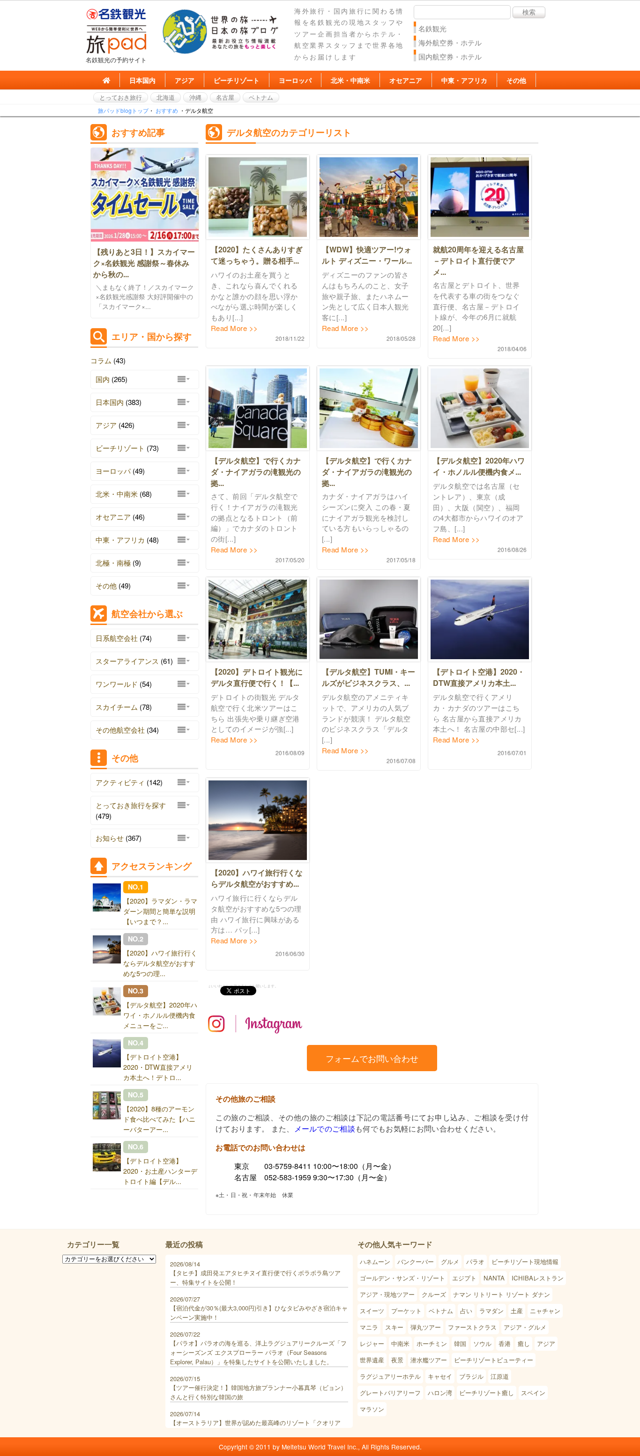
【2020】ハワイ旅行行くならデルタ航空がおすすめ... (257, 878)
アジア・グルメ (525, 1327)
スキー (394, 1327)
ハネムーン (375, 1261)
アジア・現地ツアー (387, 1294)
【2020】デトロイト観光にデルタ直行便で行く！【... (257, 677)
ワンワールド (117, 684)
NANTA (494, 1277)
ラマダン (491, 1310)
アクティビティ (120, 782)
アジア (184, 80)
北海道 (165, 97)
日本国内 (142, 80)
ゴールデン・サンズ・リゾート (402, 1277)
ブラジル (471, 1376)
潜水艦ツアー (428, 1359)
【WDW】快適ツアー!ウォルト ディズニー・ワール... (367, 255)
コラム (101, 360)
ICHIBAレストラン (538, 1277)
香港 (505, 1343)
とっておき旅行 (120, 97)
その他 (516, 80)
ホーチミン (432, 1343)
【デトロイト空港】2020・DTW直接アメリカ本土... (479, 677)
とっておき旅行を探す (131, 805)
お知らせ (110, 838)
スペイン (533, 1392)
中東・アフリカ (464, 80)
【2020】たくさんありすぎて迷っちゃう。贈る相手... (257, 255)
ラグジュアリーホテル (390, 1376)
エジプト (464, 1277)
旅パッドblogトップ (123, 110)
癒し (524, 1343)
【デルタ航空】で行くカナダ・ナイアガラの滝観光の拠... (256, 471)
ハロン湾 (440, 1392)
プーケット (406, 1310)
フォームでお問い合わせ (372, 1058)
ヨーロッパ (295, 80)
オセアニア (405, 80)
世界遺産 (372, 1359)
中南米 (400, 1343)
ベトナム (261, 97)
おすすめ (167, 110)
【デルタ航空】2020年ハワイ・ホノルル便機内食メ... (479, 466)
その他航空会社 (120, 730)
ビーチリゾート (237, 80)
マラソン (372, 1409)
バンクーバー (415, 1261)
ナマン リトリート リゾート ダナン (501, 1294)
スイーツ (372, 1310)
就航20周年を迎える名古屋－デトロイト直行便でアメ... (478, 260)
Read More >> (234, 328)
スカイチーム (117, 707)
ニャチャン (545, 1310)
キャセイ (440, 1376)
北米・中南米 (350, 80)
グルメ (450, 1261)
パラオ (475, 1261)
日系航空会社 (117, 638)
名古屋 (225, 97)
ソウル (482, 1343)
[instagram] (256, 1040)
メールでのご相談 (325, 1128)
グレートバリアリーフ (390, 1392)
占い (466, 1310)
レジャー (372, 1343)
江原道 (500, 1376)
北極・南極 (113, 562)
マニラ (369, 1327)
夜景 (397, 1359)
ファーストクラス (472, 1327)
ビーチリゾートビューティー (493, 1359)
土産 (517, 1310)
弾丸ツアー (425, 1327)
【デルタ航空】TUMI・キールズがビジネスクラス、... (368, 677)
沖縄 (195, 97)
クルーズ (434, 1294)
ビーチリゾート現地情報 (524, 1261)
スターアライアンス (127, 661)
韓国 (460, 1343)
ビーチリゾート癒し (486, 1392)
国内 (103, 379)
